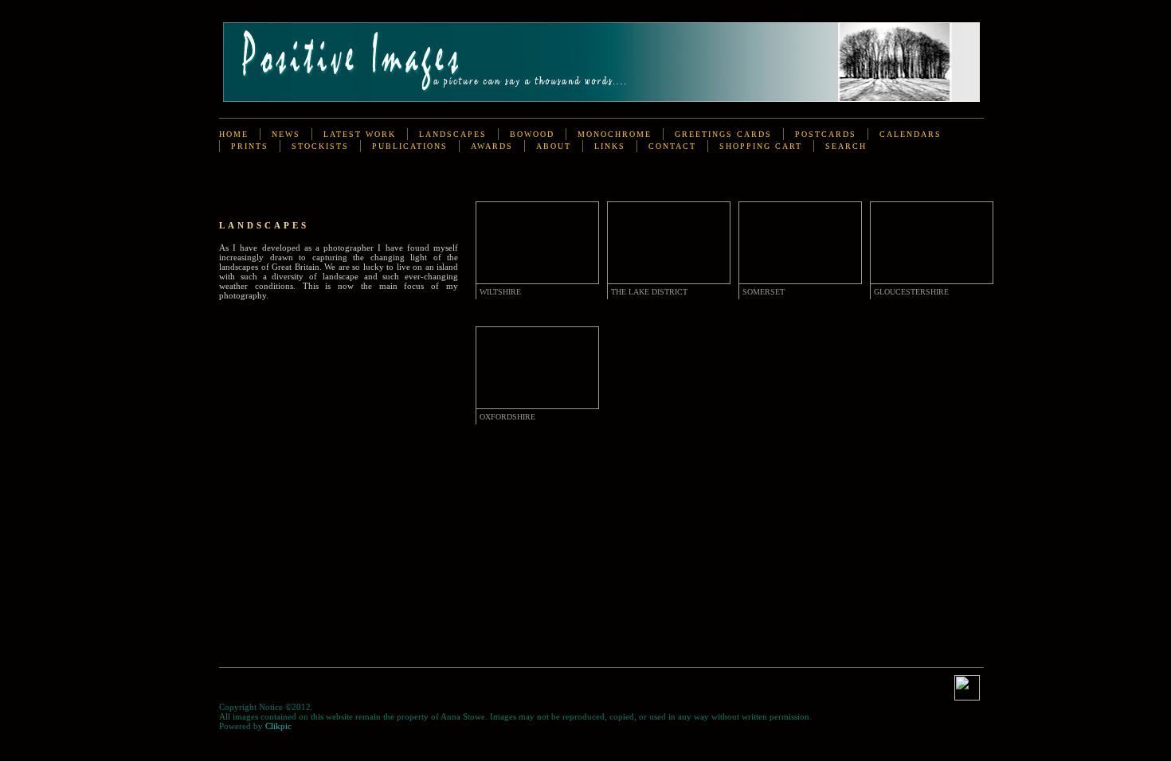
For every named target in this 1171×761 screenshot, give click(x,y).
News (286, 134)
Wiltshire (500, 291)
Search (846, 146)
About (553, 146)
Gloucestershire (911, 291)
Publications (410, 146)
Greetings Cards (723, 134)
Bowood (532, 134)
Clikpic (278, 726)
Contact (672, 146)
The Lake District (649, 291)
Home (234, 134)
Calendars (910, 134)
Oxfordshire (507, 416)
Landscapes (453, 134)
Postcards (825, 134)
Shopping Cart (760, 146)
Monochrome (615, 134)
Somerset (763, 291)
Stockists (320, 146)
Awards (492, 146)
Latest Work (359, 134)
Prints (249, 146)
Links (609, 146)
